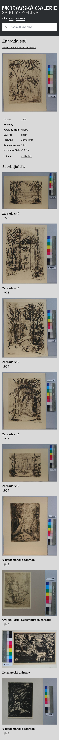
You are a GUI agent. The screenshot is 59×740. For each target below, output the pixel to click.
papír (23, 135)
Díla (4, 18)
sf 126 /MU (26, 156)
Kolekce (20, 18)
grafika (24, 130)
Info (11, 18)
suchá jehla (27, 140)
